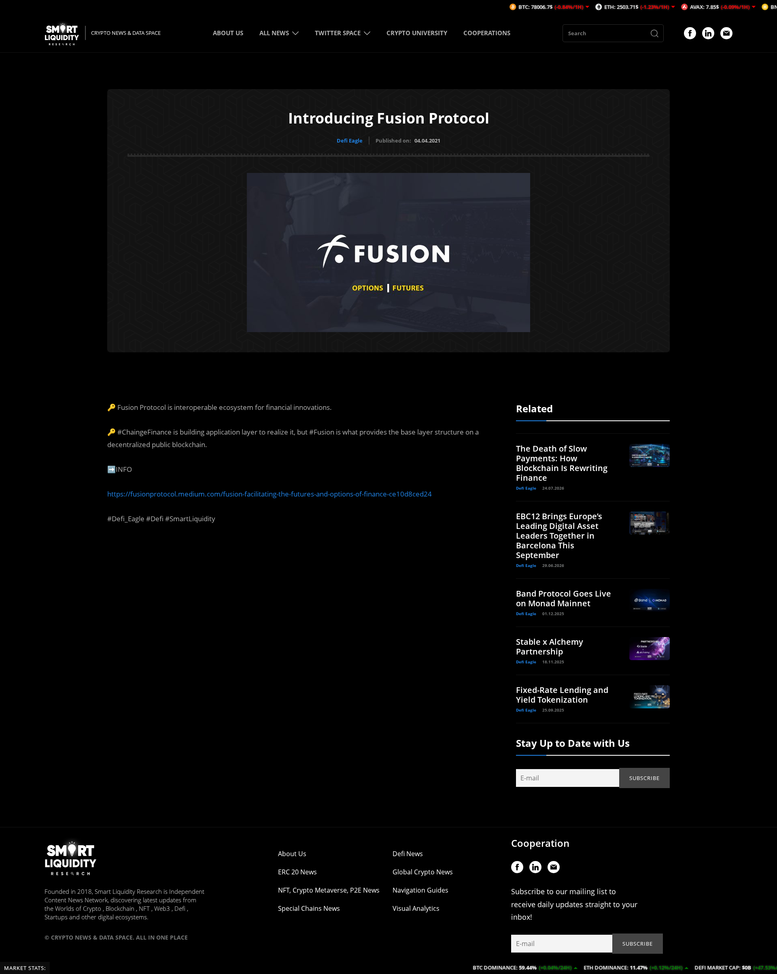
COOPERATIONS (486, 33)
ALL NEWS (274, 33)
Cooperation (540, 843)
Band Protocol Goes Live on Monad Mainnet (563, 598)
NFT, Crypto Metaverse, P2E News (329, 890)
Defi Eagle (350, 140)
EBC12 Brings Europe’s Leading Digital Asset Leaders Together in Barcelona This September (559, 536)
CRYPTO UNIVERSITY (416, 33)
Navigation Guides (420, 890)
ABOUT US (228, 33)
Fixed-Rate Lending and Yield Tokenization (562, 694)
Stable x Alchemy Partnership (549, 646)
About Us (292, 853)
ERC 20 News (297, 871)
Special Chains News (309, 908)
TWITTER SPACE (338, 33)
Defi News (408, 853)
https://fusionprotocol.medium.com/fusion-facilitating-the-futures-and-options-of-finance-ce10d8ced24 (269, 494)
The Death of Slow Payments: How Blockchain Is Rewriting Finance (561, 463)
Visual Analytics (416, 908)
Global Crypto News (423, 871)
